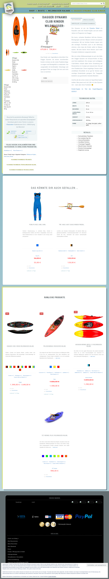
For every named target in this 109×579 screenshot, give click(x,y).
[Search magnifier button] (104, 3)
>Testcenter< (10, 124)
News (58, 6)
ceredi (33, 502)
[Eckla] (67, 504)
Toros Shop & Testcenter (38, 4)
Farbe (45, 78)
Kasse (9, 549)
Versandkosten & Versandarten (15, 557)
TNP (72, 255)
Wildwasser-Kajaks (59, 11)
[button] (33, 17)
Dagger (20, 382)
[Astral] (27, 504)
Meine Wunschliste (12, 543)
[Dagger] (47, 41)
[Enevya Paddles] (83, 504)
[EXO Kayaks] (91, 504)
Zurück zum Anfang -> (13, 538)
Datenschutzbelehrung (13, 559)
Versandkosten (55, 53)
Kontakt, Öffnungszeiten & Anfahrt (16, 551)
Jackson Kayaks (88, 377)
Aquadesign (18, 502)
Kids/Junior (6, 156)
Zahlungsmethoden (12, 554)
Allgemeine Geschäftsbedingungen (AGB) (18, 562)
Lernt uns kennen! (45, 6)
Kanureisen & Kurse (60, 4)
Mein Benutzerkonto (13, 541)
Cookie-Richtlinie (52, 576)
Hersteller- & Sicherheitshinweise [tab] (83, 23)
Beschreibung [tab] (76, 19)
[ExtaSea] (99, 504)
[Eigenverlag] (75, 504)
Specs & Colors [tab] (88, 19)
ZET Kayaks (54, 468)
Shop (32, 11)
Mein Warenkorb (12, 546)
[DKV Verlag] (51, 504)
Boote (41, 11)
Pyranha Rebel (94, 28)
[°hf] (11, 504)
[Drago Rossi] (59, 504)
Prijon (54, 379)
